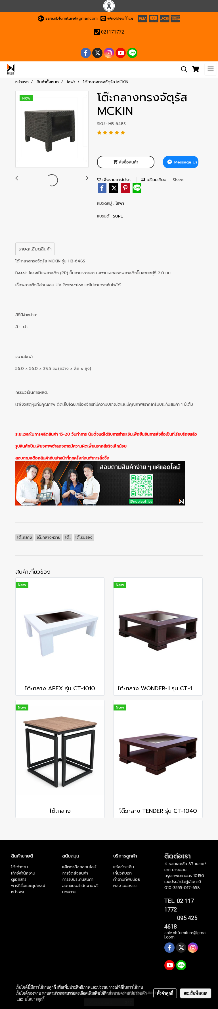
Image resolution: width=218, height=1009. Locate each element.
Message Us (185, 162)
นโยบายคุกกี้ (35, 999)
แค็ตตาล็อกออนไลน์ (79, 867)
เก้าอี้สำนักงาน (23, 873)
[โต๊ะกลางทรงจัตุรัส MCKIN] (52, 129)
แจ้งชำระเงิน (123, 867)
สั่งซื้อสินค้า (128, 162)
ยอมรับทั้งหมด (195, 993)
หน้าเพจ (17, 892)
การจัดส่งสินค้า (75, 873)
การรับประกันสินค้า (77, 879)
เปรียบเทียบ (155, 180)
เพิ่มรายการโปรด (116, 180)
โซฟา (120, 203)
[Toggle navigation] (210, 69)
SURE (118, 216)
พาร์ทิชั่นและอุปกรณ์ (28, 886)
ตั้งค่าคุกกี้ (165, 993)
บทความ (69, 892)
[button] (182, 69)
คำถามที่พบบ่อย (126, 879)
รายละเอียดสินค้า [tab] (35, 249)
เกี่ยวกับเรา (122, 873)
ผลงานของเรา (125, 886)
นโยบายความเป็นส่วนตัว (127, 993)
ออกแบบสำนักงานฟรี (80, 886)
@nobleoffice (120, 18)
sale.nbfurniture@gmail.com (71, 18)
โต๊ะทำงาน (19, 867)
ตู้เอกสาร (18, 879)
